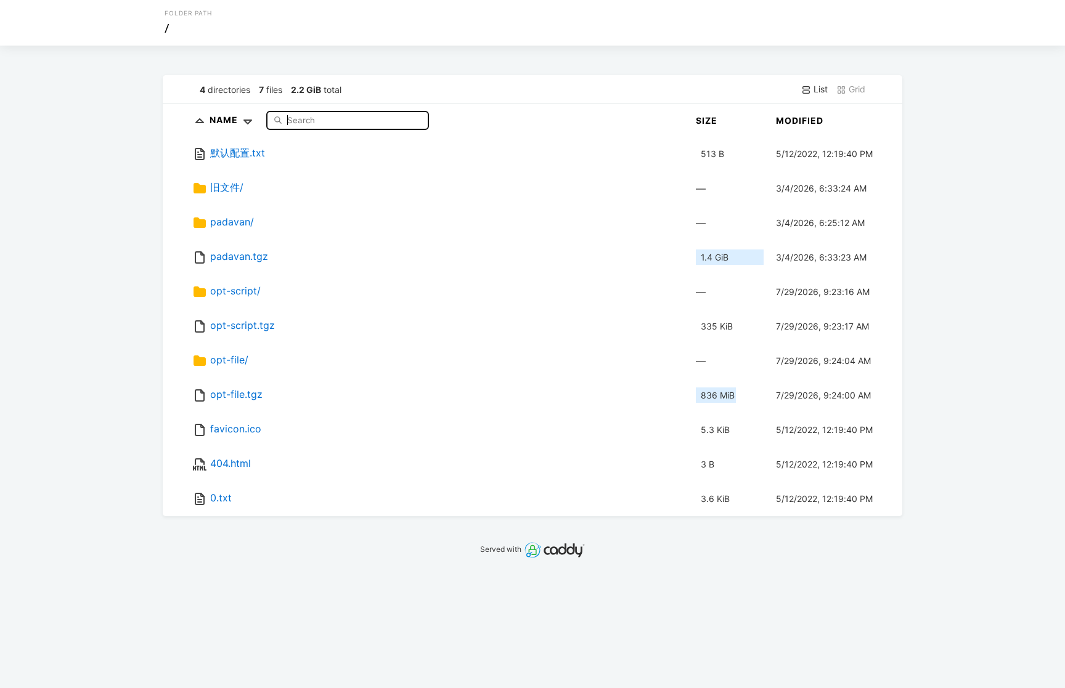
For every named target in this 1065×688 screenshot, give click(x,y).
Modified (799, 120)
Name (225, 120)
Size (706, 120)
